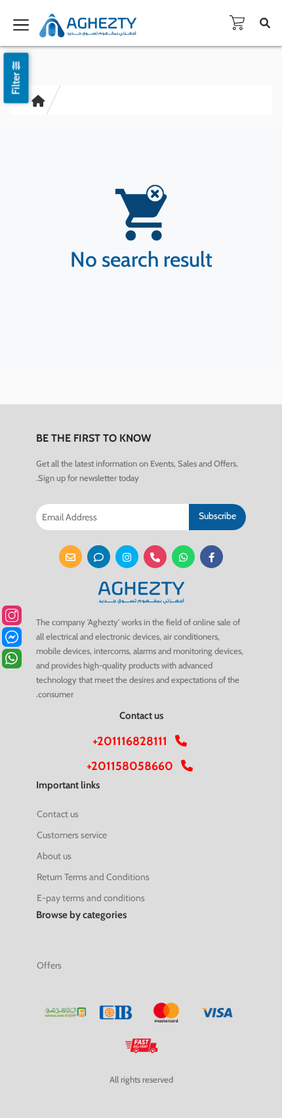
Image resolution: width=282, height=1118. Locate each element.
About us (54, 856)
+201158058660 (134, 766)
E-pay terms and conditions (91, 898)
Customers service (72, 835)
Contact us (58, 814)
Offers (49, 965)
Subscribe (217, 516)
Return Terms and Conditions (93, 877)
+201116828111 (133, 741)
